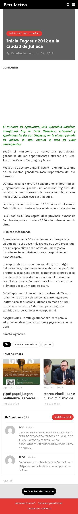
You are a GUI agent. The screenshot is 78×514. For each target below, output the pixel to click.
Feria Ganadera (26, 344)
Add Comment (62, 417)
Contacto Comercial (39, 508)
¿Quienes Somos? (25, 503)
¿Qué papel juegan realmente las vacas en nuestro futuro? (19, 396)
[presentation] (69, 382)
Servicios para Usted (50, 503)
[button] (73, 4)
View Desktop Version (41, 491)
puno (47, 344)
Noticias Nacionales (24, 33)
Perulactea (15, 5)
